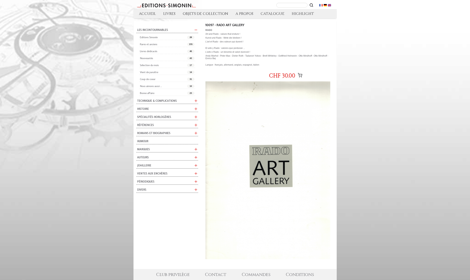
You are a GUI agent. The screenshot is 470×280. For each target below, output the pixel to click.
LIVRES (169, 13)
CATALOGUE (272, 13)
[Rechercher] (311, 5)
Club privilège (173, 275)
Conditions (300, 275)
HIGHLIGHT (303, 13)
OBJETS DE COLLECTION (205, 13)
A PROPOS (244, 13)
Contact (215, 275)
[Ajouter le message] (300, 75)
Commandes (256, 275)
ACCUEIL (147, 13)
